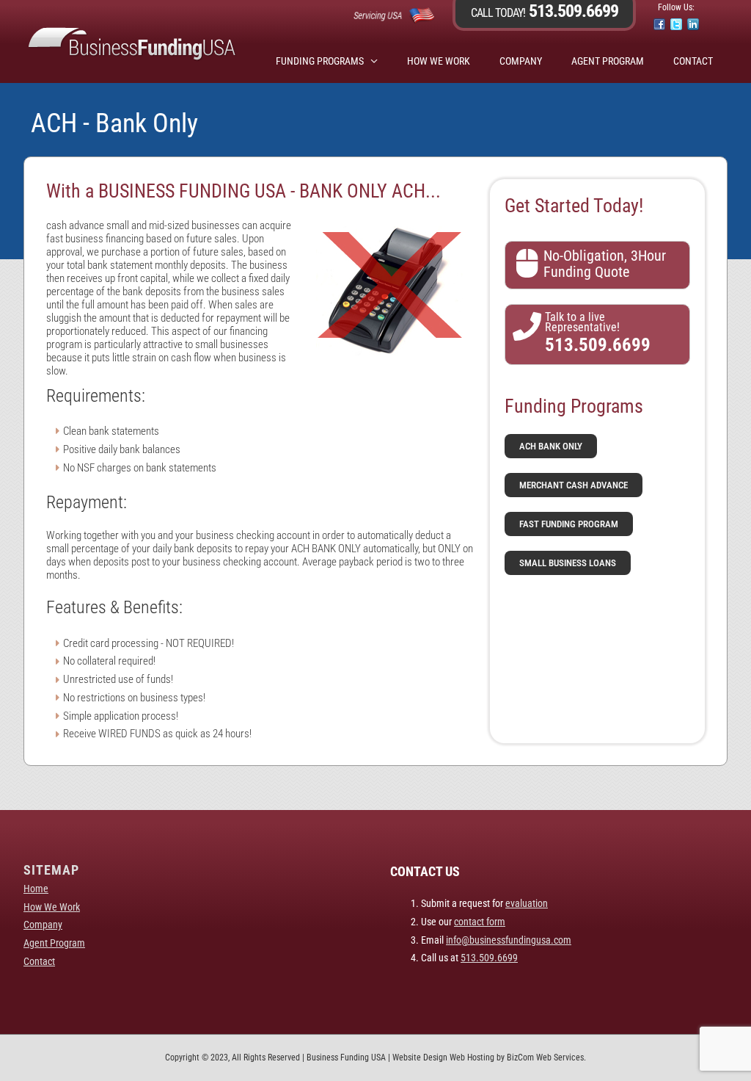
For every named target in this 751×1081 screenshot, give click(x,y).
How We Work (438, 61)
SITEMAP (51, 870)
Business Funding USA (346, 1057)
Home (35, 888)
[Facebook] (659, 24)
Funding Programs (320, 61)
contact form (479, 922)
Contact (693, 61)
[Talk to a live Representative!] (527, 326)
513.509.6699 (571, 11)
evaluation (526, 903)
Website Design (419, 1057)
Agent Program (607, 61)
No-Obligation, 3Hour (604, 255)
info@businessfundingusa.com (508, 940)
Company (520, 61)
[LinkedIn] (693, 24)
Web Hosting (472, 1057)
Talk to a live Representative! (582, 322)
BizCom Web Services (545, 1057)
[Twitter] (676, 24)
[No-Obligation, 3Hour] (527, 263)
